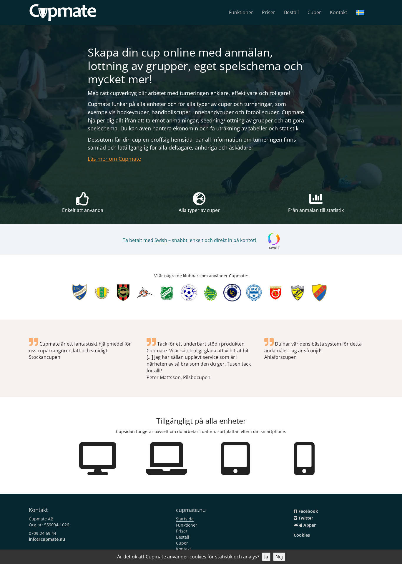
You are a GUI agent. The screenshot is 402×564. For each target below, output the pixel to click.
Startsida (185, 519)
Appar (309, 525)
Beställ (291, 12)
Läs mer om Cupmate (114, 158)
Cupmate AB (41, 519)
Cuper (314, 12)
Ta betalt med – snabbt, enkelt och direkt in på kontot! (189, 240)
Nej (279, 556)
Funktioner (241, 12)
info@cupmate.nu (47, 539)
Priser (268, 12)
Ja (266, 556)
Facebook (307, 511)
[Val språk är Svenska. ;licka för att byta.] (360, 12)
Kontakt (338, 12)
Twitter (305, 518)
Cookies (302, 535)
